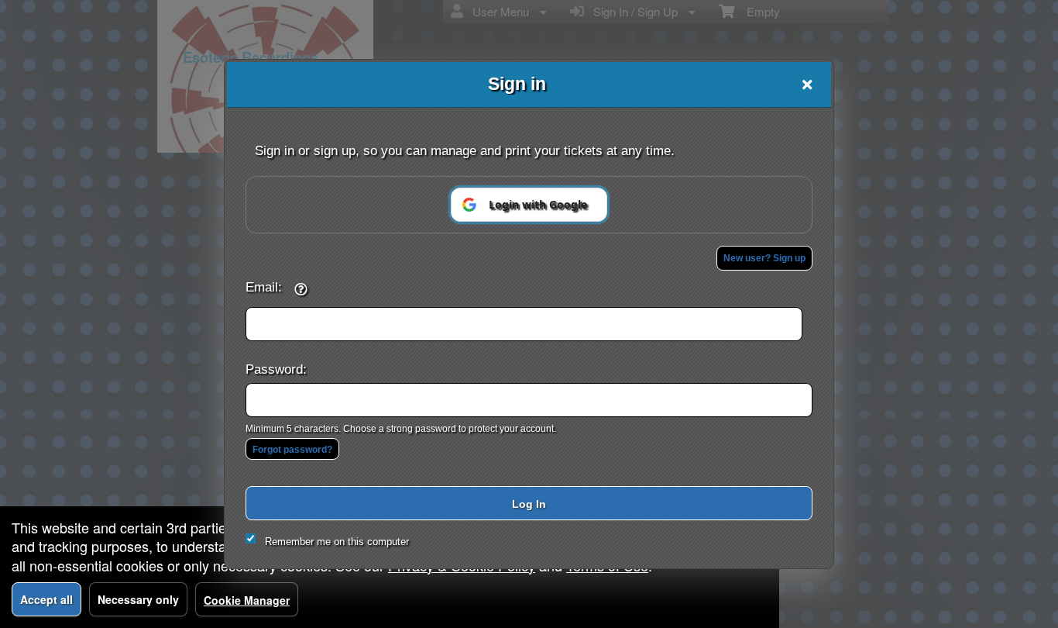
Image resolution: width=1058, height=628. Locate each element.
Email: (264, 287)
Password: (276, 369)
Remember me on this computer (337, 541)
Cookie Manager (247, 600)
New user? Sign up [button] (764, 258)
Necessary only (138, 599)
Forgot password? (292, 449)
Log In (529, 504)
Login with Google (538, 204)
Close (807, 84)
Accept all (46, 599)
